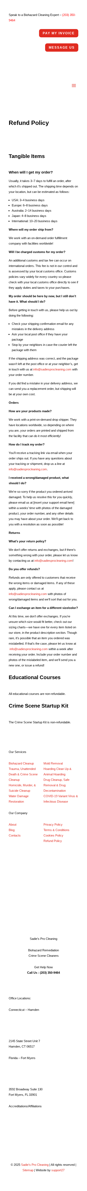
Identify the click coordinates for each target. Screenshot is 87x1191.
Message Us (62, 47)
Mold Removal (53, 763)
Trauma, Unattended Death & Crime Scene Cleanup (23, 774)
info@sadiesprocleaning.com (52, 369)
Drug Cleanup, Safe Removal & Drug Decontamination (56, 785)
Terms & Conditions (56, 830)
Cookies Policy (53, 835)
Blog (12, 830)
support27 (58, 1170)
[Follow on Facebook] (31, 984)
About (12, 824)
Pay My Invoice (59, 33)
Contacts (15, 835)
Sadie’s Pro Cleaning (35, 1164)
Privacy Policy (53, 824)
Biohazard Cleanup (22, 763)
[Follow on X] (39, 984)
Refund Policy (53, 841)
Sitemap (27, 1170)
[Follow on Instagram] (47, 984)
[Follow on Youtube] (55, 984)
